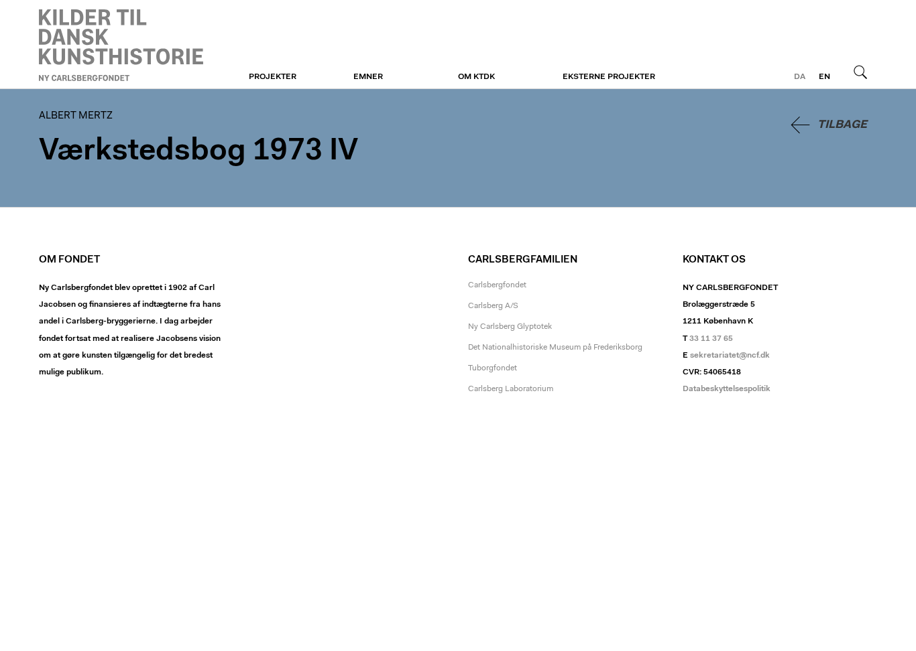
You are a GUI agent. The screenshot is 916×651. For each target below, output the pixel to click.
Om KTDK (476, 77)
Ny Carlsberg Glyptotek (510, 327)
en (824, 77)
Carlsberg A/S (493, 306)
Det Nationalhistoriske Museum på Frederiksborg (555, 348)
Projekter (272, 77)
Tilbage (842, 125)
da (799, 77)
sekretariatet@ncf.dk (730, 356)
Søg (860, 71)
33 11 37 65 (711, 339)
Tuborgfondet (492, 368)
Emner (368, 77)
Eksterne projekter (609, 77)
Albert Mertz (121, 44)
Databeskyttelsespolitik (726, 389)
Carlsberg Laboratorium (510, 389)
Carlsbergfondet (497, 285)
